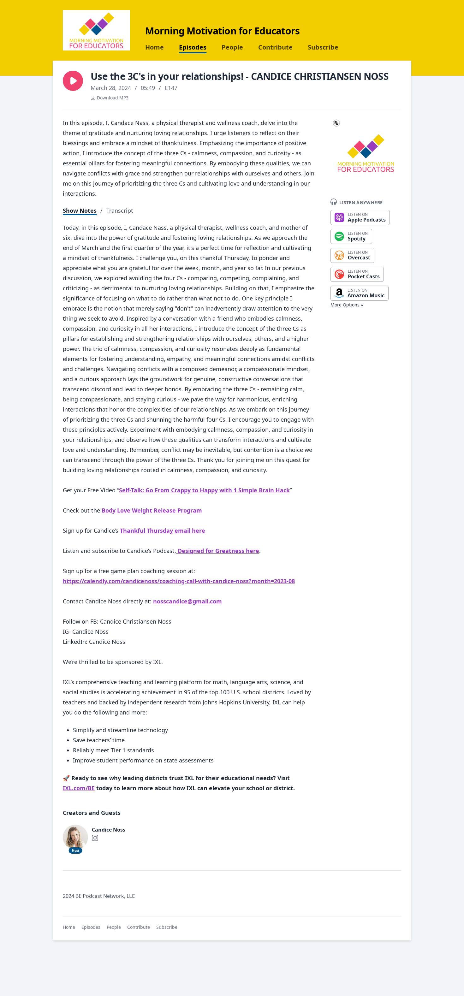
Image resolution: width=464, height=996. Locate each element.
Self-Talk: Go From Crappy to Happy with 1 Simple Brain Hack (204, 490)
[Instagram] (95, 838)
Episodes (192, 47)
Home (154, 47)
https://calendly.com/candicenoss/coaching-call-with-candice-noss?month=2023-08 (179, 581)
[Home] (96, 30)
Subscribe (323, 47)
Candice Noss (108, 829)
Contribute (275, 47)
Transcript (119, 210)
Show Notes (80, 210)
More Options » (346, 305)
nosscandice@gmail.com (187, 601)
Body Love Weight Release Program (152, 510)
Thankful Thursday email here (162, 530)
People (232, 47)
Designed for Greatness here (217, 550)
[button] (73, 81)
